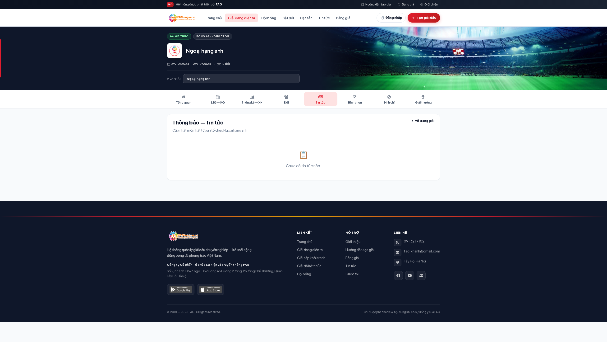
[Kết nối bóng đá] (421, 275)
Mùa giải (173, 78)
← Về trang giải (423, 121)
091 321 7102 (414, 241)
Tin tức (324, 18)
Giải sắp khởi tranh (311, 258)
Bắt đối (288, 18)
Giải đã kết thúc (309, 266)
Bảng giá (343, 18)
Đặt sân (306, 18)
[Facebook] (398, 275)
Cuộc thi (352, 274)
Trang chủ (214, 18)
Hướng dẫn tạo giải (359, 249)
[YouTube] (409, 275)
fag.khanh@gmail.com (422, 251)
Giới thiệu (352, 241)
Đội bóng (268, 18)
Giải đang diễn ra (241, 18)
